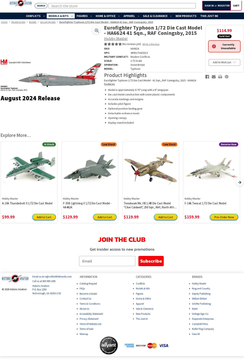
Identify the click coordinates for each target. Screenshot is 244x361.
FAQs (82, 288)
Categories (143, 277)
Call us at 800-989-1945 (43, 281)
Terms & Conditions (90, 303)
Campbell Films (200, 324)
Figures (82, 16)
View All (196, 334)
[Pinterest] (227, 76)
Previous (4, 182)
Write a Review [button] (150, 44)
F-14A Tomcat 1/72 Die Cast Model (205, 203)
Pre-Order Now (224, 217)
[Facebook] (207, 76)
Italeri (195, 308)
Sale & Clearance (155, 16)
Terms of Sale (86, 329)
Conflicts (33, 16)
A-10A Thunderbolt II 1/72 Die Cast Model (27, 203)
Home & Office (106, 16)
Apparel (130, 16)
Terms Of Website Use (90, 324)
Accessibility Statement (91, 313)
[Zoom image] (96, 30)
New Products (186, 16)
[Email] (214, 76)
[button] (84, 345)
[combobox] (122, 5)
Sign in (209, 5)
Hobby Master (199, 283)
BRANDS (197, 277)
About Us (84, 308)
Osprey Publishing (201, 293)
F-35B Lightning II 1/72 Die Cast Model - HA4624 (87, 205)
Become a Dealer (88, 293)
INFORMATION (88, 277)
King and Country (201, 288)
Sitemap (84, 334)
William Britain (199, 298)
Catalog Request (88, 283)
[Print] (220, 76)
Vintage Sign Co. (200, 313)
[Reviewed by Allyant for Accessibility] (108, 345)
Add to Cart (44, 217)
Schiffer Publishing (201, 303)
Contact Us (85, 298)
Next (239, 182)
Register (224, 5)
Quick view (29, 166)
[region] (51, 75)
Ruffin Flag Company (203, 329)
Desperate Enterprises (203, 318)
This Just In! (209, 16)
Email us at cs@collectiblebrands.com (52, 276)
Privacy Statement (89, 318)
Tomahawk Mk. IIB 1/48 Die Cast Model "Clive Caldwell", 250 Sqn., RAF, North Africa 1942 (150, 205)
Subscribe (151, 261)
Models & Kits (59, 16)
